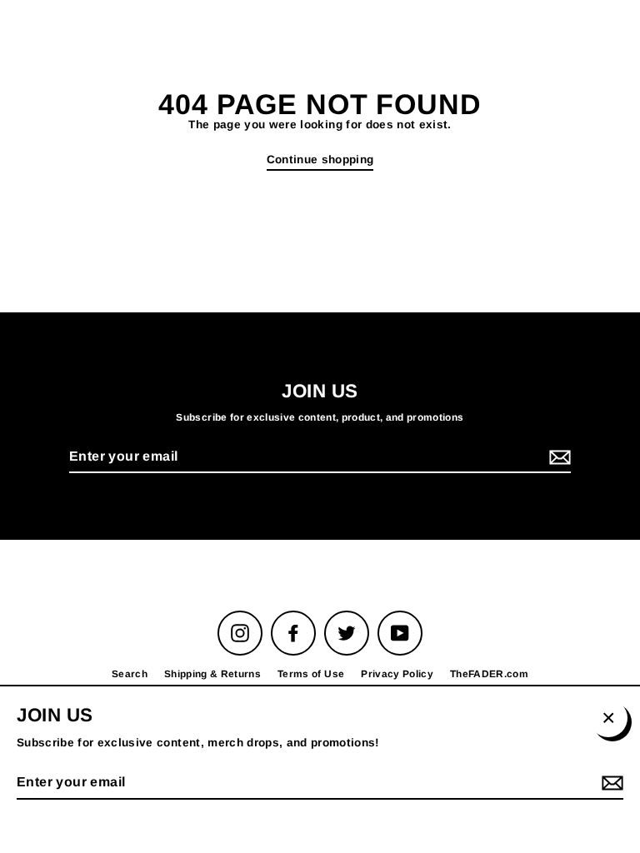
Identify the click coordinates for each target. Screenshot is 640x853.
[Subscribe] (557, 457)
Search (130, 674)
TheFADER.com (489, 674)
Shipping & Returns (212, 674)
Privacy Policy (397, 674)
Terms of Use (311, 674)
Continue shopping (320, 159)
